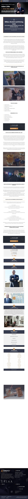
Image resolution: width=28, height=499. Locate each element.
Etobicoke (9, 356)
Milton (9, 361)
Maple (9, 360)
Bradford (19, 353)
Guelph (9, 357)
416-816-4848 (8, 9)
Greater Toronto (19, 356)
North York (19, 362)
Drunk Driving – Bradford (18, 472)
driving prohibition (18, 211)
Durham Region (19, 355)
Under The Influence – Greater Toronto (20, 474)
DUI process (13, 43)
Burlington (19, 354)
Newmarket (9, 362)
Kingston (9, 359)
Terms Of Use (9, 496)
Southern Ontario (9, 363)
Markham (19, 360)
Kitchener (19, 359)
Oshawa (19, 363)
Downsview (9, 355)
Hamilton (9, 358)
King (19, 358)
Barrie (9, 353)
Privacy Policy (3, 496)
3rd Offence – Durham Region (19, 473)
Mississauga (19, 361)
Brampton (9, 354)
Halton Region (19, 357)
